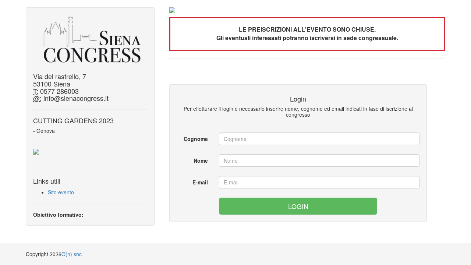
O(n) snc (71, 254)
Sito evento (61, 192)
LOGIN (298, 206)
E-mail (200, 182)
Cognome (196, 138)
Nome (201, 160)
